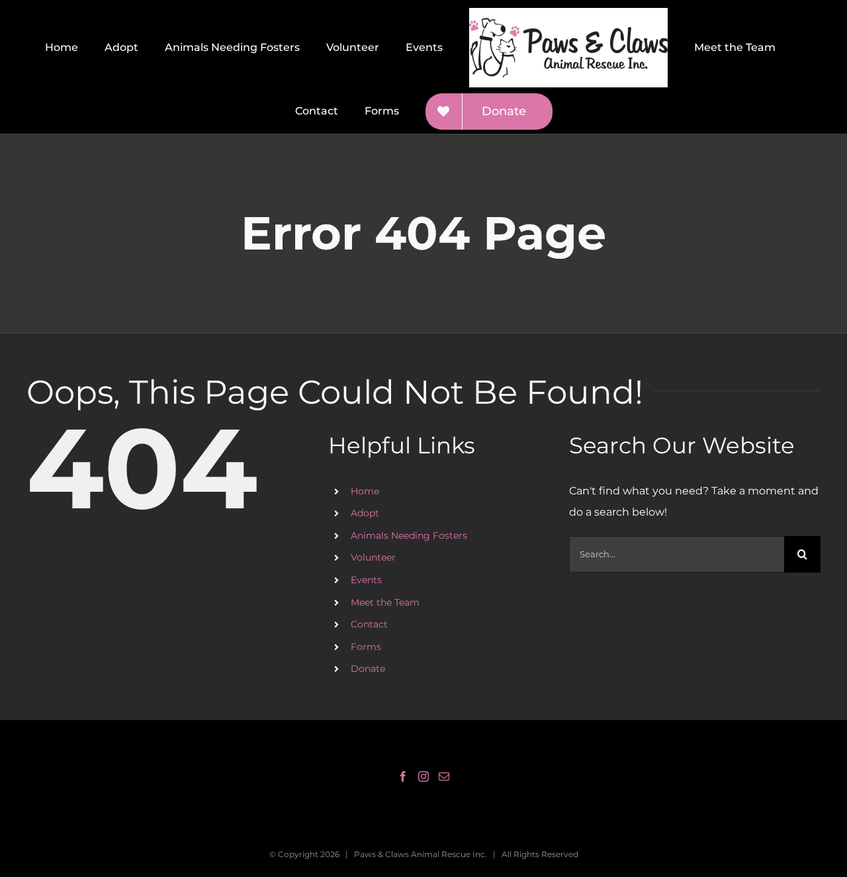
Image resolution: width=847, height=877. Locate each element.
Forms (366, 647)
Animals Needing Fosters (409, 535)
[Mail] (444, 776)
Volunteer (373, 557)
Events (366, 580)
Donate (368, 668)
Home (365, 491)
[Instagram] (423, 776)
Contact (369, 624)
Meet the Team (385, 602)
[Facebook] (403, 776)
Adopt (365, 513)
